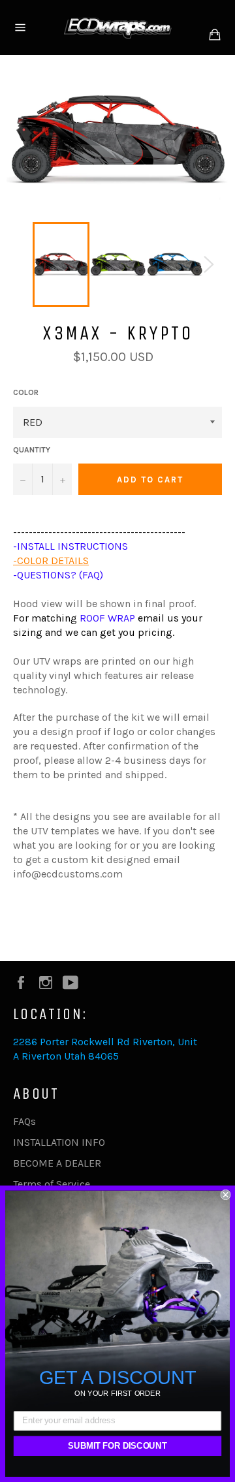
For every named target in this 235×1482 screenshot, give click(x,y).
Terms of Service (51, 1184)
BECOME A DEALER (57, 1163)
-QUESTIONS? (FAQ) (58, 575)
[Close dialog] (226, 1195)
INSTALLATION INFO (59, 1142)
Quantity (31, 449)
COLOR (26, 392)
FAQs (24, 1121)
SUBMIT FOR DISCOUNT (117, 1446)
